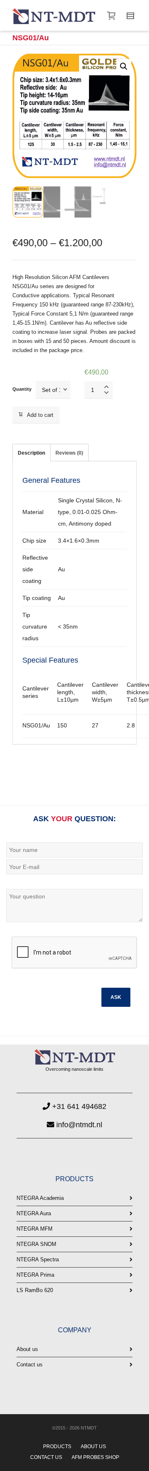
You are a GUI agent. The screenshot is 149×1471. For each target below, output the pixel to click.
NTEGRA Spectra (38, 1259)
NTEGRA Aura (34, 1213)
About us (27, 1349)
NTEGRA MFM (35, 1229)
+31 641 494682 (78, 1106)
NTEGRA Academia (40, 1198)
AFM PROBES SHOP (95, 1457)
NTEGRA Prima (35, 1275)
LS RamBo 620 (35, 1290)
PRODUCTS (57, 1446)
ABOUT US (93, 1446)
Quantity (21, 389)
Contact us (30, 1364)
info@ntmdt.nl (78, 1125)
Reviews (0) (69, 453)
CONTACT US (46, 1457)
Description (31, 453)
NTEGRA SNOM (36, 1244)
